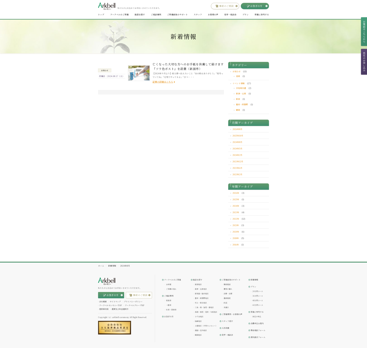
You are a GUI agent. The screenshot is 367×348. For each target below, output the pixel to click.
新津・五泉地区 (201, 289)
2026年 (236, 192)
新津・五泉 (241, 93)
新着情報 (254, 279)
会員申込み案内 (257, 323)
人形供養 (225, 328)
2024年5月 (237, 148)
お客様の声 (213, 14)
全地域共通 (241, 88)
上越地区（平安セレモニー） (206, 325)
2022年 (236, 218)
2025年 (236, 199)
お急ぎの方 (168, 316)
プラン (245, 14)
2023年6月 (237, 167)
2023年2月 (237, 174)
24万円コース (257, 291)
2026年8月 (237, 129)
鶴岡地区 (198, 335)
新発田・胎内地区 (202, 293)
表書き (226, 307)
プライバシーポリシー (133, 301)
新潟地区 (198, 284)
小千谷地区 (199, 316)
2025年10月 (238, 135)
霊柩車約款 (104, 309)
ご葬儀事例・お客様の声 (232, 314)
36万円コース (257, 296)
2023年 (236, 212)
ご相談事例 (156, 14)
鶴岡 (238, 109)
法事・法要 (228, 293)
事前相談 (227, 284)
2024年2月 (237, 155)
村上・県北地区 (201, 302)
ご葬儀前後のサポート (177, 14)
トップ (101, 14)
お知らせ (237, 71)
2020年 (236, 231)
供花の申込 (256, 316)
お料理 (168, 284)
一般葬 (168, 305)
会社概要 (103, 301)
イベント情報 (239, 83)
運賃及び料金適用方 (120, 309)
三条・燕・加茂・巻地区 (204, 307)
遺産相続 (227, 298)
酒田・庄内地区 (201, 330)
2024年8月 (237, 142)
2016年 (236, 244)
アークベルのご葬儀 (119, 14)
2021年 (236, 225)
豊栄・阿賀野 (242, 104)
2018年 (236, 238)
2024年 (236, 205)
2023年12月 (238, 161)
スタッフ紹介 (227, 321)
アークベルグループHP (134, 305)
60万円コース (257, 305)
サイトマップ (115, 301)
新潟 (238, 99)
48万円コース (257, 300)
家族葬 (168, 300)
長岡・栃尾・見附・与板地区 (206, 312)
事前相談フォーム (258, 330)
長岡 (238, 76)
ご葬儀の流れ (171, 289)
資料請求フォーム (258, 337)
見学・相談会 (230, 14)
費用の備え (228, 289)
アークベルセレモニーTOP (110, 305)
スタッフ (198, 14)
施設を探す (140, 14)
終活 (225, 302)
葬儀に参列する (262, 14)
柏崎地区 (198, 321)
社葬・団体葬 (171, 309)
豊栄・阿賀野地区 (202, 298)
